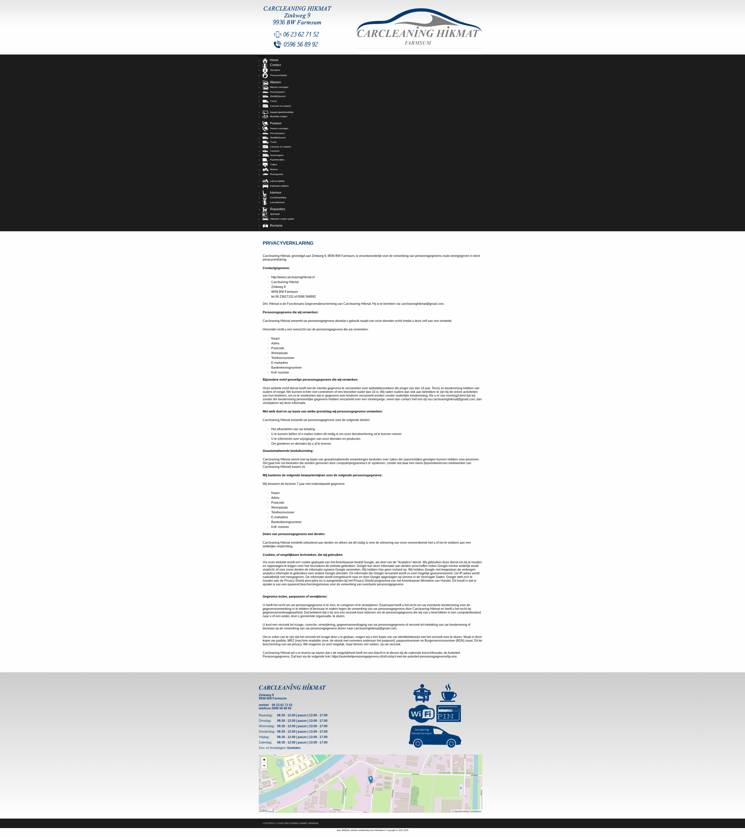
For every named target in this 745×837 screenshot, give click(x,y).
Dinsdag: (265, 720)
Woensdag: (267, 726)
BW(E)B (345, 830)
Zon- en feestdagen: (272, 747)
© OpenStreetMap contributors (466, 811)
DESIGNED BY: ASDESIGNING (465, 823)
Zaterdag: (265, 742)
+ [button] (264, 759)
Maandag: (266, 715)
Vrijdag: (264, 737)
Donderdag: (267, 731)
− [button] (264, 765)
